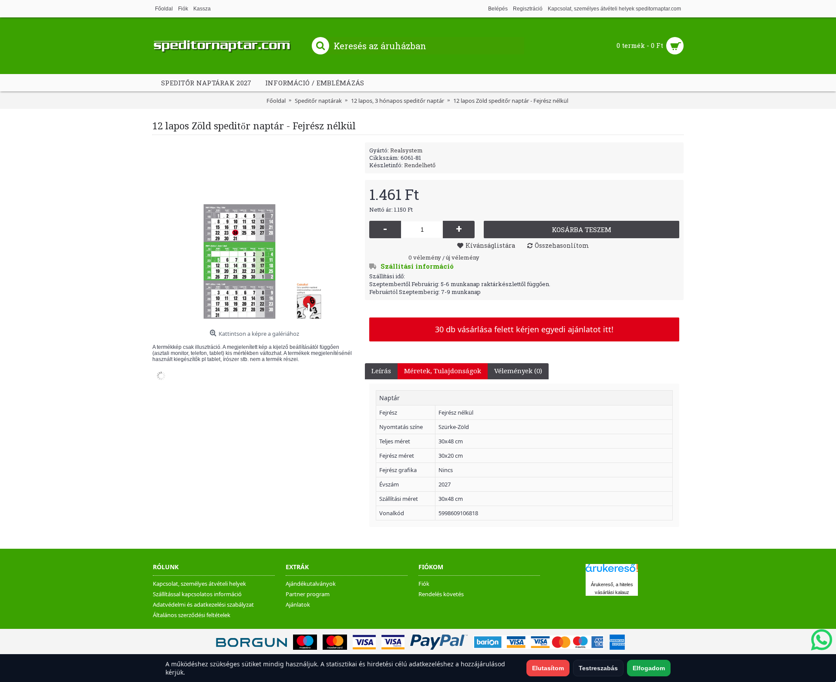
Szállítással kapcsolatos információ (197, 594)
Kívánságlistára (490, 245)
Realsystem (406, 150)
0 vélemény (424, 257)
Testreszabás (598, 668)
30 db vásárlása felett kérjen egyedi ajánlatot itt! (524, 329)
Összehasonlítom (562, 245)
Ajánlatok (298, 604)
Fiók (423, 583)
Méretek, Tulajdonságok (442, 371)
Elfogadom (649, 668)
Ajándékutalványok (311, 583)
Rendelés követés (441, 594)
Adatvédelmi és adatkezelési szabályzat (203, 604)
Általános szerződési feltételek (191, 615)
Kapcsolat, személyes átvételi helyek (199, 583)
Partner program (308, 594)
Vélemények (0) (518, 371)
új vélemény (462, 257)
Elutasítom (548, 668)
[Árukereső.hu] (612, 572)
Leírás (381, 371)
